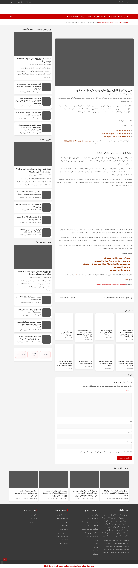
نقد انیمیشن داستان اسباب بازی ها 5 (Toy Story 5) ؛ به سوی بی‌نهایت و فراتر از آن (28, 86)
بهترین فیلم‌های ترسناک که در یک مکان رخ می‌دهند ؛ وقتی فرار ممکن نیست (29, 324)
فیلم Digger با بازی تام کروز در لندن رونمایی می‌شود (105, 363)
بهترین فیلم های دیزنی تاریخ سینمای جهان (116, 133)
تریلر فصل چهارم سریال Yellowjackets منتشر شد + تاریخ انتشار (33, 170)
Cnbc (126, 279)
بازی (83, 16)
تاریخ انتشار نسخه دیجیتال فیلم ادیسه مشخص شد (106, 332)
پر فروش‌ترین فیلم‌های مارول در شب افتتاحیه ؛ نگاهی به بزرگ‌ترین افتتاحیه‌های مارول (85, 493)
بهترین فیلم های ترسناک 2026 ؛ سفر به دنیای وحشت (28, 298)
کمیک (90, 16)
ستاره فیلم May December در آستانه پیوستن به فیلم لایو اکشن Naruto (126, 333)
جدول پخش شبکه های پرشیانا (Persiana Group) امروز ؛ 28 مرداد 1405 (115, 493)
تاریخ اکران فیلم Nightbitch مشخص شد (117, 258)
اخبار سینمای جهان (113, 284)
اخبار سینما (122, 284)
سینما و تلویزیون (116, 16)
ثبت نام (25, 2)
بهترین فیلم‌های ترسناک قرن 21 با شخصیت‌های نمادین (29, 310)
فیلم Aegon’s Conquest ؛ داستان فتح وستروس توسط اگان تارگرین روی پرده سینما (28, 100)
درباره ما (18, 2)
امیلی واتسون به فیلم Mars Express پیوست (85, 362)
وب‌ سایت (128, 441)
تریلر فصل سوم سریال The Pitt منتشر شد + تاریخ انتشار (30, 230)
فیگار (126, 16)
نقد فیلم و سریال (20, 355)
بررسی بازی (64, 529)
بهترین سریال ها (93, 518)
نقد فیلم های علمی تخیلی (90, 529)
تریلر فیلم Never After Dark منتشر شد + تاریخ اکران (29, 218)
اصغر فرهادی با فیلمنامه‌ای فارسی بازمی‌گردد (66, 332)
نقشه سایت (64, 540)
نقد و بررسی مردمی (61, 536)
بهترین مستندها (93, 525)
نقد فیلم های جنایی (92, 536)
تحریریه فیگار (34, 64)
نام (130, 421)
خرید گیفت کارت (31, 518)
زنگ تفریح (45, 355)
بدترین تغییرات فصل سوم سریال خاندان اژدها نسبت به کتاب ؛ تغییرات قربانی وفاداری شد (30, 127)
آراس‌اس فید (63, 543)
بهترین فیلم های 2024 (122, 130)
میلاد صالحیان (113, 94)
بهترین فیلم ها (93, 515)
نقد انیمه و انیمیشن (61, 532)
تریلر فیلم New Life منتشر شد (120, 270)
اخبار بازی (64, 525)
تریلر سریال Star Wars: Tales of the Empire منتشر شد (112, 261)
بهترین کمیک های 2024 (67, 297)
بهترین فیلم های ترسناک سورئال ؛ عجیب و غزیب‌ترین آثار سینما (29, 337)
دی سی (96, 547)
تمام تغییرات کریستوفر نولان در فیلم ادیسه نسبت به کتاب (28, 113)
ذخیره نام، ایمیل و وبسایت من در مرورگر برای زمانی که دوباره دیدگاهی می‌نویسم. (103, 452)
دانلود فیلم (33, 515)
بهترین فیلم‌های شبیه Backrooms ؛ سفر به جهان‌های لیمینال (34, 273)
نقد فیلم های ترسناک (91, 532)
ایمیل (129, 431)
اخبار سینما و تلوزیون (33, 354)
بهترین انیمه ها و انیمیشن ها (88, 522)
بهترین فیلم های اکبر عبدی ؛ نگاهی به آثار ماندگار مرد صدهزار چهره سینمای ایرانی (55, 493)
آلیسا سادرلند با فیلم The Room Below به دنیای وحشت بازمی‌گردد (125, 363)
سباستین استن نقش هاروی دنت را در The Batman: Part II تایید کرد (64, 363)
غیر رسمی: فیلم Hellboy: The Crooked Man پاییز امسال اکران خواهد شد (106, 264)
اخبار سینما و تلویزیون (85, 141)
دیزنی (96, 540)
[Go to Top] (5, 559)
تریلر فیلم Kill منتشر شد (122, 267)
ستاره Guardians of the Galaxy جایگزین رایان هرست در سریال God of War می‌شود (84, 333)
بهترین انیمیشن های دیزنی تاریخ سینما (117, 136)
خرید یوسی (33, 522)
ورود (30, 2)
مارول (96, 543)
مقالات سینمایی (101, 16)
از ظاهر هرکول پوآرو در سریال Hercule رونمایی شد (34, 60)
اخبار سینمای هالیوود (102, 284)
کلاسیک (95, 554)
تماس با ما (11, 2)
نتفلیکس (95, 550)
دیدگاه (129, 390)
